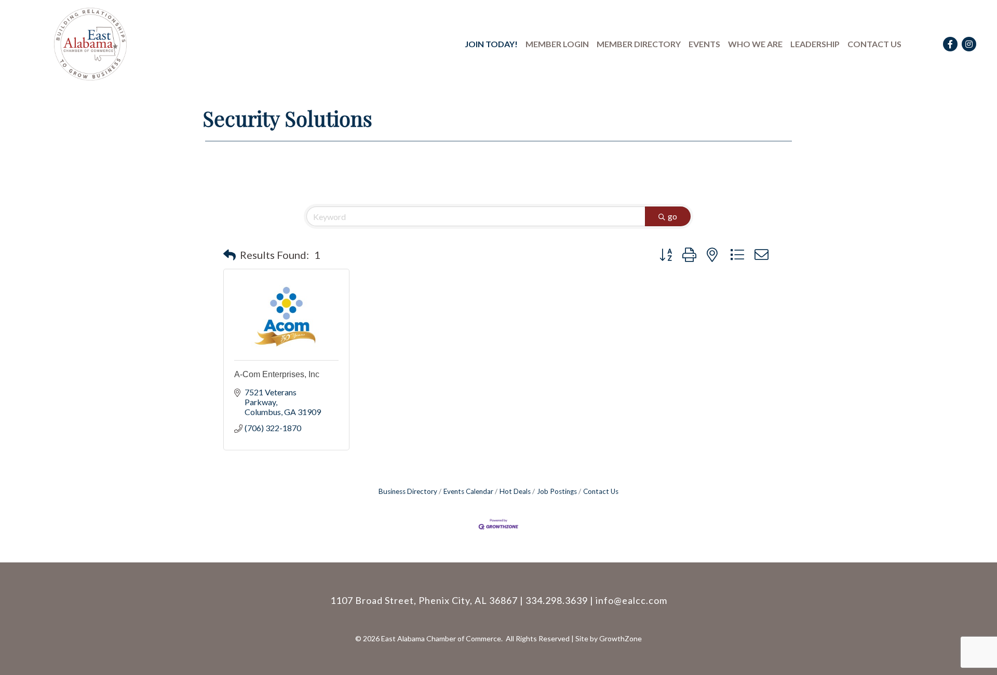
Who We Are (755, 44)
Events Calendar (468, 491)
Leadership (815, 44)
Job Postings (557, 491)
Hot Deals (515, 491)
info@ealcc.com (631, 600)
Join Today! (491, 44)
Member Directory (639, 44)
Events (704, 44)
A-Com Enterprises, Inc (276, 374)
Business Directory (408, 491)
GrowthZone (620, 638)
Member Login (557, 44)
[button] (229, 254)
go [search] (672, 216)
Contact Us (874, 44)
